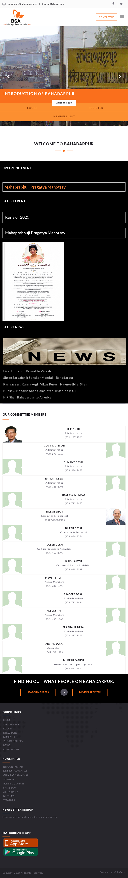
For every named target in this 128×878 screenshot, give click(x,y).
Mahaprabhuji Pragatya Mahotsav (35, 232)
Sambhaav (10, 787)
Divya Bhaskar (13, 766)
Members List (64, 116)
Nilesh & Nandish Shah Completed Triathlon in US (39, 391)
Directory (10, 732)
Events (8, 728)
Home (6, 720)
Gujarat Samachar (16, 775)
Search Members (38, 692)
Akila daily (10, 791)
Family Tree (10, 736)
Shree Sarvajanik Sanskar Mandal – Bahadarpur (38, 377)
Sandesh (8, 779)
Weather (9, 800)
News (6, 745)
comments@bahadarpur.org (22, 4)
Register (96, 107)
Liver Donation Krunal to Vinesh (27, 371)
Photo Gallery (13, 741)
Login (32, 107)
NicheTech (119, 872)
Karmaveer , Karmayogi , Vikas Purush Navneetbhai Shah (45, 384)
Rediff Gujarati (13, 783)
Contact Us (106, 17)
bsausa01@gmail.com (53, 4)
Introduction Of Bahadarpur (39, 93)
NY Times (9, 796)
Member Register (90, 692)
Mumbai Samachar (15, 771)
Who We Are (11, 724)
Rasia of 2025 (17, 217)
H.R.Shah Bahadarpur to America (27, 397)
